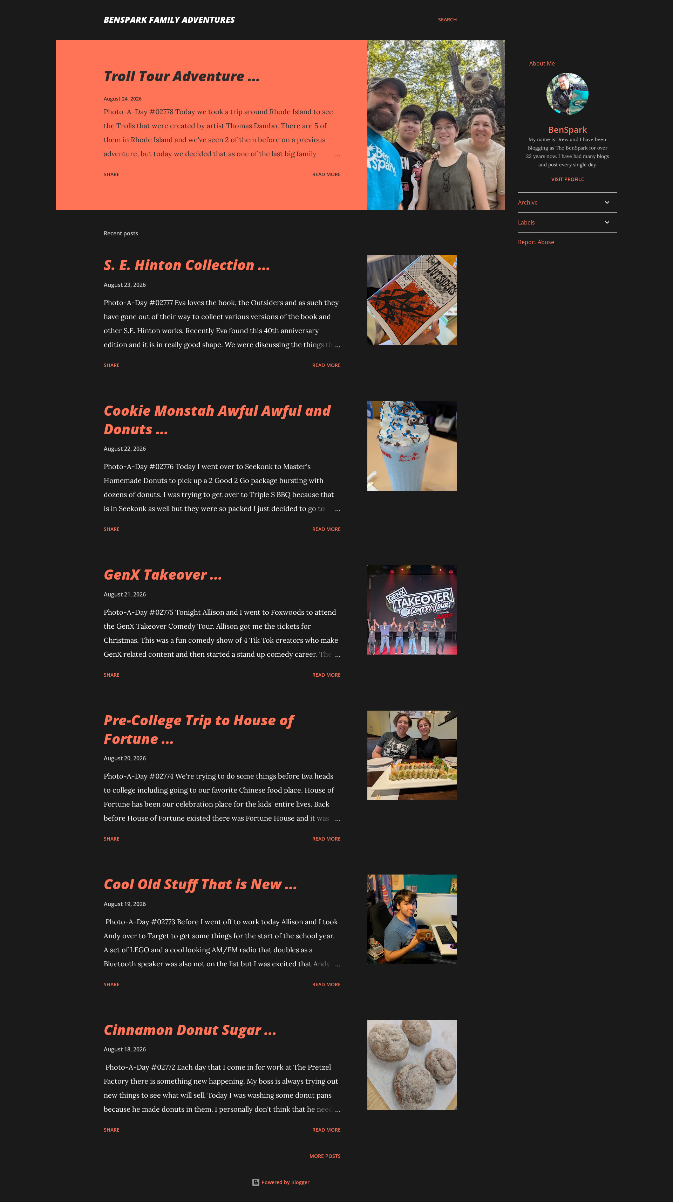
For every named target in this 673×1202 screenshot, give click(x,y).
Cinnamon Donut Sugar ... (190, 1029)
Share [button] (112, 174)
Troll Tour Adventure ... (182, 75)
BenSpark (567, 129)
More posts (325, 1156)
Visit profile (567, 179)
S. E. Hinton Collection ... (187, 264)
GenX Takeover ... (163, 574)
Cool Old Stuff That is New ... (201, 883)
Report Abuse (536, 242)
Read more (326, 174)
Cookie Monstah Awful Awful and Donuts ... (217, 419)
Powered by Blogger (285, 1182)
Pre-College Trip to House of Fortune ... (198, 729)
